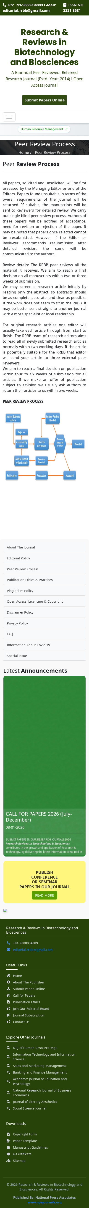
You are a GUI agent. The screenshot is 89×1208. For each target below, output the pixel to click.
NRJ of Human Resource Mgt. (35, 1048)
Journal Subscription (28, 1015)
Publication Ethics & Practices (30, 580)
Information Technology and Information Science (44, 1056)
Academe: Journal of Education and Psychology (40, 1081)
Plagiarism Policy (20, 591)
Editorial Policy (18, 558)
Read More (44, 895)
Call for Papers (24, 995)
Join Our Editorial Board (31, 1008)
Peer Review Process (23, 569)
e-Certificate (22, 1154)
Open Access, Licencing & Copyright (35, 601)
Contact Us (21, 1022)
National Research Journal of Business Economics (42, 1092)
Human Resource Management (38, 129)
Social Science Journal (29, 1108)
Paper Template (25, 1141)
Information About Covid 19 (28, 645)
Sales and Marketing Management (39, 1066)
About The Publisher (28, 982)
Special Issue (17, 656)
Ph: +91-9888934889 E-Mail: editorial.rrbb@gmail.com (29, 8)
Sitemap (19, 1160)
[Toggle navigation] (9, 116)
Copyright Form (25, 1134)
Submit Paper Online (29, 989)
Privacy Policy (17, 623)
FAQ (10, 634)
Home (23, 152)
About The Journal (21, 547)
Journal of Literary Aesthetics (35, 1101)
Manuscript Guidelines (30, 1147)
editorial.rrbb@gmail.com (32, 950)
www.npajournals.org (45, 1202)
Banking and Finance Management (40, 1072)
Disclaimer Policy (20, 612)
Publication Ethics (26, 1002)
